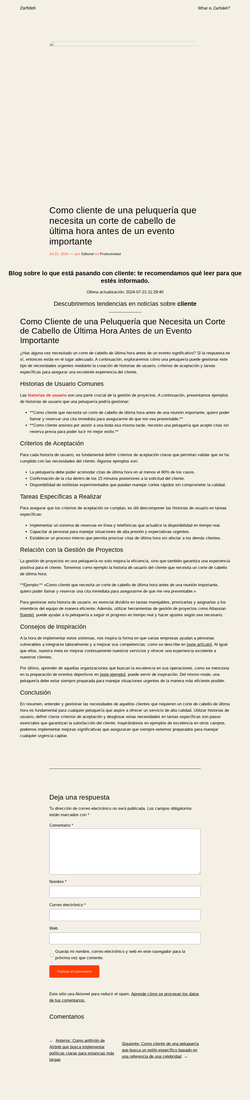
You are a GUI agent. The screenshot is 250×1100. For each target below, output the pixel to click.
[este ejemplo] (112, 674)
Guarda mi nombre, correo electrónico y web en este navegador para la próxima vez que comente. (120, 954)
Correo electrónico (67, 905)
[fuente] (27, 615)
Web (53, 928)
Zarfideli (28, 8)
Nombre (58, 881)
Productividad (110, 254)
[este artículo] (199, 644)
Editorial (87, 254)
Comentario (61, 825)
